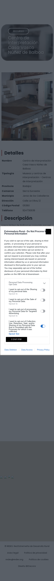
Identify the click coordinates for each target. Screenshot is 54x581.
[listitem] (27, 283)
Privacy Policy (43, 350)
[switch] (43, 290)
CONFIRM (16, 339)
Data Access (27, 350)
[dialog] (27, 290)
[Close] (48, 231)
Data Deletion (10, 350)
